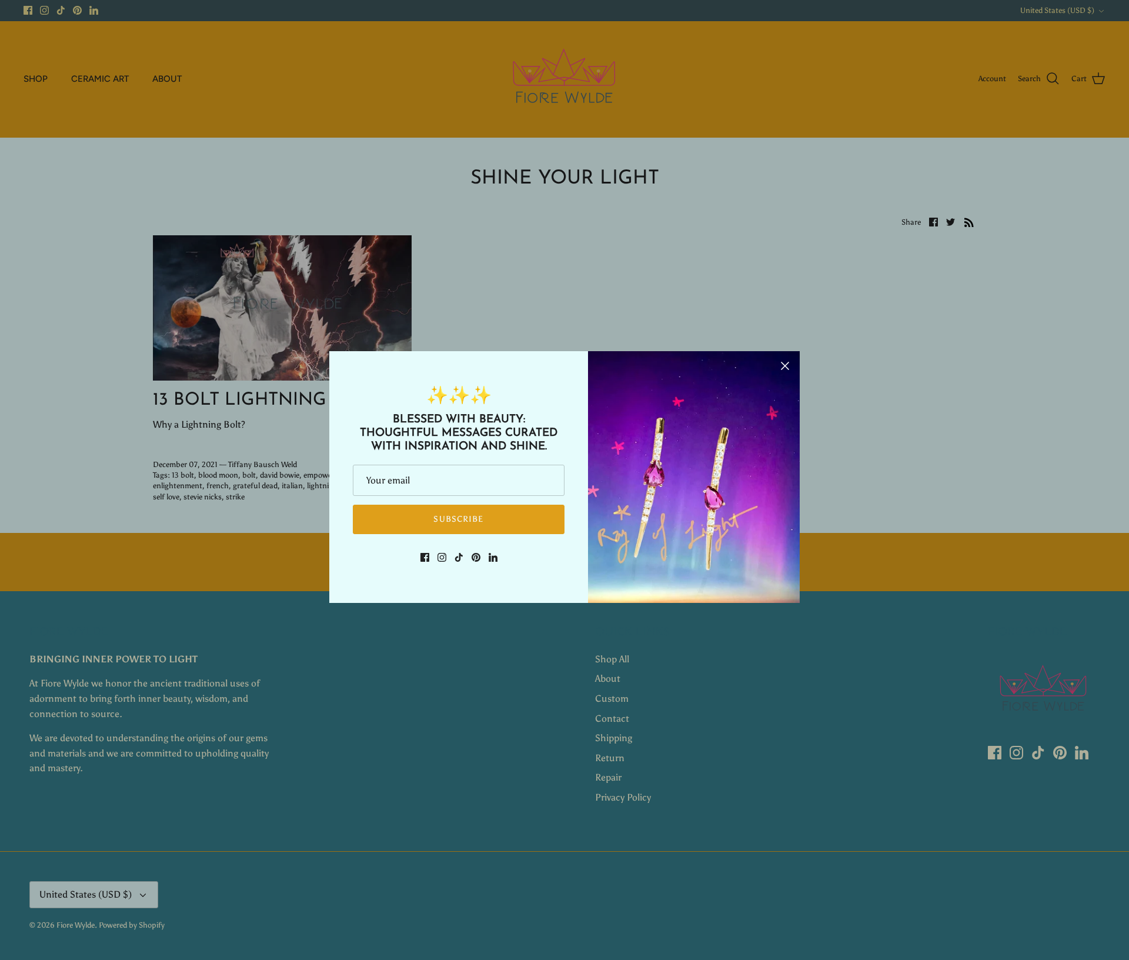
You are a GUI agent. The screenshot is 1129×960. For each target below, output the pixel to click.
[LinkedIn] (493, 557)
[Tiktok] (459, 557)
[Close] (785, 366)
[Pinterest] (476, 557)
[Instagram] (441, 557)
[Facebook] (424, 557)
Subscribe (458, 519)
